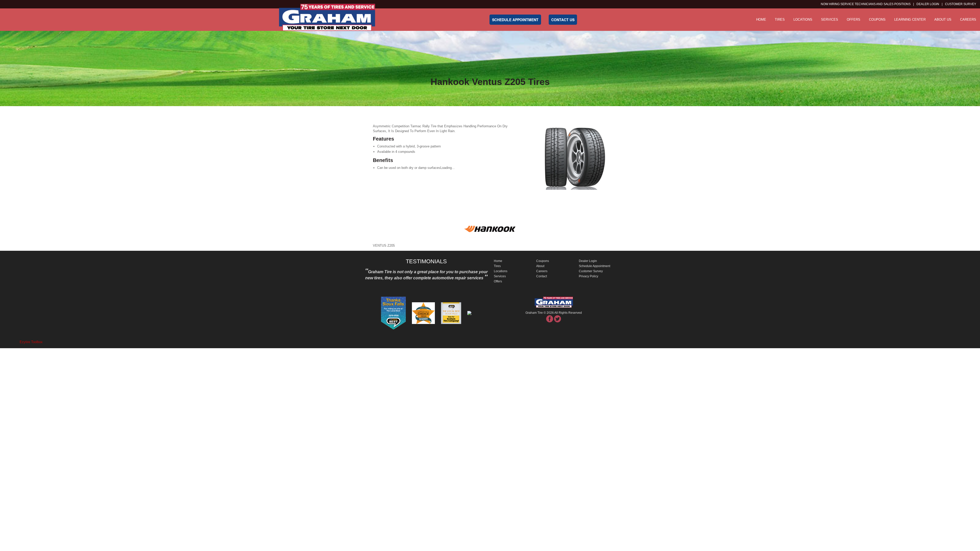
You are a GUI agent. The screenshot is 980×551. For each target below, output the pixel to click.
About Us (942, 19)
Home (761, 19)
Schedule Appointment (594, 266)
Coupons (877, 19)
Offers (853, 19)
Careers (968, 19)
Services (829, 19)
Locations (802, 19)
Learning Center (910, 19)
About (540, 266)
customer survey (960, 4)
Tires (780, 19)
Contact (541, 276)
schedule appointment (515, 19)
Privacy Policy (588, 276)
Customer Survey (591, 271)
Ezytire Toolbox (31, 342)
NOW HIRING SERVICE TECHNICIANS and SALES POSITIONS (866, 4)
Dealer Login (927, 4)
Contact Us (562, 19)
